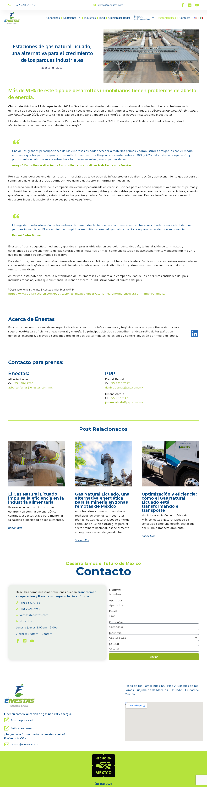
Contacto (185, 17)
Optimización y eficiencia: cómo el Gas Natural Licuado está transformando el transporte (169, 502)
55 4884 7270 (23, 383)
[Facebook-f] (183, 5)
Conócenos (53, 17)
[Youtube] (197, 5)
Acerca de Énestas (31, 319)
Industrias (90, 17)
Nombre (115, 589)
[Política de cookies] (6, 728)
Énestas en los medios (142, 18)
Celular (114, 643)
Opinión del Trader (119, 17)
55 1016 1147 (119, 398)
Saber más (15, 528)
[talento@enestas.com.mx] (6, 744)
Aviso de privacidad (22, 720)
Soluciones (69, 17)
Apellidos (116, 600)
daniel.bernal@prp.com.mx (124, 387)
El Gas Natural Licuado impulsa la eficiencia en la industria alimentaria (36, 498)
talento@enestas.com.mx (26, 744)
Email (113, 611)
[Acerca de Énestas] (195, 334)
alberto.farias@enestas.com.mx (30, 387)
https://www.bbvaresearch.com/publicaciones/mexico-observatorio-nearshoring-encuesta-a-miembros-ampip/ (87, 293)
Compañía (116, 622)
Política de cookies (22, 728)
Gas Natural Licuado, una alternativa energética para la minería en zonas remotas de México (102, 500)
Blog (102, 17)
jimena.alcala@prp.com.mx (124, 402)
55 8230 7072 (120, 383)
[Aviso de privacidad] (6, 720)
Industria (115, 633)
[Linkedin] (190, 5)
